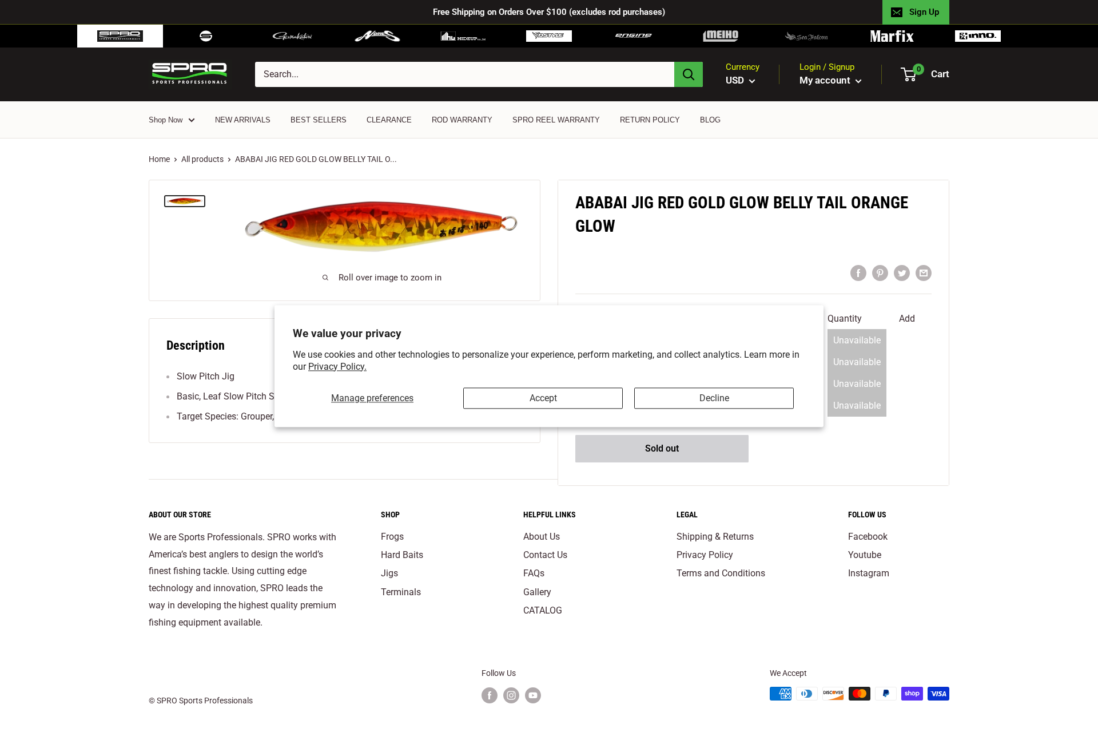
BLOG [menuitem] (710, 120)
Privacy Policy (705, 554)
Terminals (401, 592)
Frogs (392, 536)
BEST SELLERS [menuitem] (319, 120)
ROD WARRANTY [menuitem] (462, 120)
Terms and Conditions (721, 573)
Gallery (537, 592)
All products (202, 159)
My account (826, 80)
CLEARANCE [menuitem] (389, 120)
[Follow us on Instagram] (511, 695)
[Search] (688, 74)
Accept (543, 398)
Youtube (864, 554)
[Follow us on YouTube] (533, 695)
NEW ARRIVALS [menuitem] (242, 120)
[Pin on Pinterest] (880, 272)
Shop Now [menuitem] (165, 120)
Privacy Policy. (337, 366)
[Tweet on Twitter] (902, 272)
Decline (714, 398)
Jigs (389, 573)
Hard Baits (402, 554)
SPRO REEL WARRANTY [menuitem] (556, 120)
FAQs (533, 573)
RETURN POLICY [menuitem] (650, 120)
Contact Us (545, 554)
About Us (541, 536)
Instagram (868, 573)
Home (159, 159)
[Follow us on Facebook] (490, 695)
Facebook (868, 536)
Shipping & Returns (715, 536)
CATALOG (542, 610)
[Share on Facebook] (858, 272)
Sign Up (924, 12)
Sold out (662, 448)
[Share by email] (924, 272)
